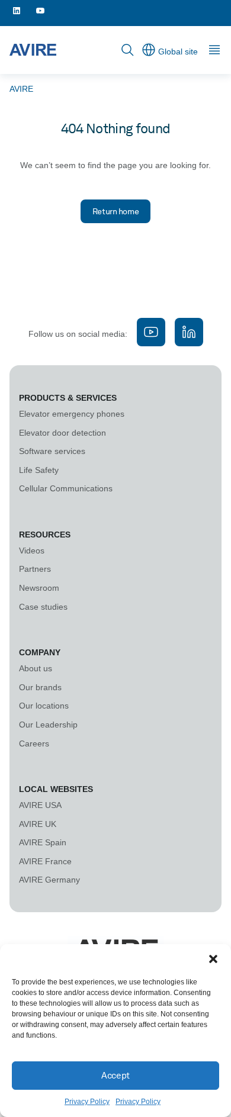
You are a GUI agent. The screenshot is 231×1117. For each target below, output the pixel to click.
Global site (178, 51)
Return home (115, 211)
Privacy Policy (87, 1101)
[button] (213, 959)
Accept (115, 1075)
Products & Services (68, 398)
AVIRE (21, 89)
